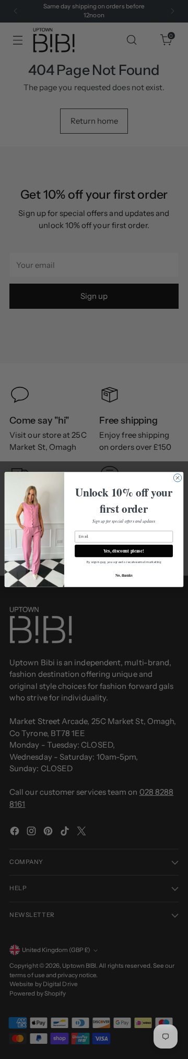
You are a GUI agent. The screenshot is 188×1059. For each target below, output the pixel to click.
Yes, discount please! (123, 550)
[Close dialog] (177, 478)
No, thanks (123, 575)
